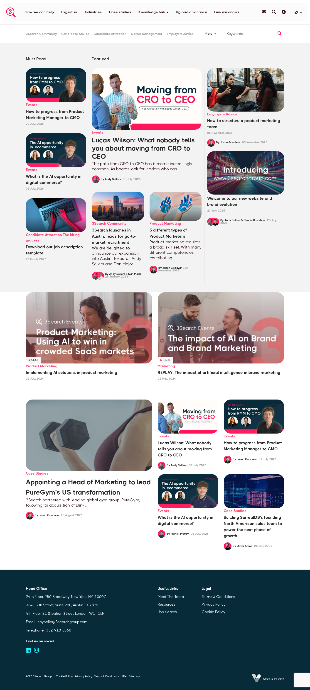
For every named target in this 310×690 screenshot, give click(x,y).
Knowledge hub (151, 12)
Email (30, 622)
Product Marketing (165, 223)
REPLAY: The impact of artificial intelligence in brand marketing (219, 372)
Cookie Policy (213, 612)
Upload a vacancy (191, 12)
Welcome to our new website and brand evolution (239, 201)
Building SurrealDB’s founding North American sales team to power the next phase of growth (253, 526)
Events (97, 132)
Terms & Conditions (218, 597)
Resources (166, 604)
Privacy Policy (214, 604)
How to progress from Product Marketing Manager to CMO (55, 114)
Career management (146, 34)
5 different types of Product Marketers (168, 233)
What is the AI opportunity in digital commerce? (53, 179)
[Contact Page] (264, 12)
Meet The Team (171, 597)
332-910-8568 (58, 630)
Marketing (166, 366)
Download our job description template (54, 250)
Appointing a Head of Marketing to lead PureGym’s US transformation (88, 487)
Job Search (167, 612)
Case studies (120, 12)
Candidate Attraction (110, 34)
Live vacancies (226, 12)
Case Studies (37, 473)
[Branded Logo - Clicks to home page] (11, 12)
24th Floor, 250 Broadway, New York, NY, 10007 (66, 597)
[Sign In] (284, 12)
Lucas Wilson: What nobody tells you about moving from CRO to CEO (143, 148)
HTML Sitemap (130, 676)
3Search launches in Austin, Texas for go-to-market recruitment (114, 236)
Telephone (35, 630)
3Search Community (41, 34)
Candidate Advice (75, 34)
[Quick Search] (274, 12)
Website (268, 678)
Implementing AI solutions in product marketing (71, 372)
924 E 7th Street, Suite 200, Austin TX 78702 (63, 605)
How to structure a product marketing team (243, 123)
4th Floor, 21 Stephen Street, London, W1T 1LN (65, 613)
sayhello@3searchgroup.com (63, 622)
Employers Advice (180, 34)
